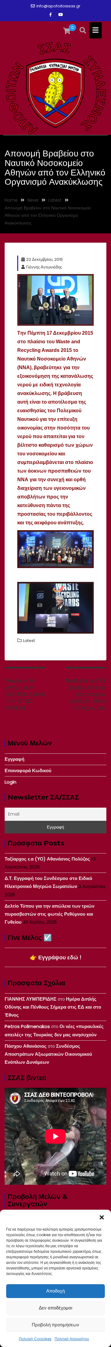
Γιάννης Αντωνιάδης (44, 267)
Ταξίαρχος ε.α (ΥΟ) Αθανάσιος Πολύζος (47, 859)
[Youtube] (60, 15)
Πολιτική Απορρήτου (72, 1338)
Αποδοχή (55, 1291)
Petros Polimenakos (27, 1026)
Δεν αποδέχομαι (55, 1308)
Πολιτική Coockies (35, 1338)
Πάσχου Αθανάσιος (26, 1046)
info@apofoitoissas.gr (58, 6)
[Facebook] (51, 15)
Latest (29, 640)
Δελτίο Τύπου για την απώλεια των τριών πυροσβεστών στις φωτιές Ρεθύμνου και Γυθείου (49, 914)
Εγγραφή (14, 759)
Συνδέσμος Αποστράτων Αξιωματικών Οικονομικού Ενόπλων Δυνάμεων (48, 1054)
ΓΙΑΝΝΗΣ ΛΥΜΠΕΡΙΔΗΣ (30, 999)
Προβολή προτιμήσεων (55, 1324)
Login (10, 782)
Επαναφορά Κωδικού (28, 770)
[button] (102, 1217)
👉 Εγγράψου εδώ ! (55, 957)
